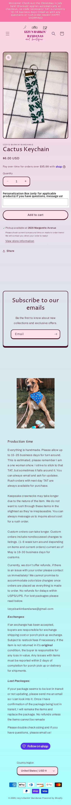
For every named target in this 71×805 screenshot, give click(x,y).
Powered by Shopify (52, 798)
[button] (7, 34)
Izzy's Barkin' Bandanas (29, 798)
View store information (19, 241)
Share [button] (10, 250)
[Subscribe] (55, 334)
